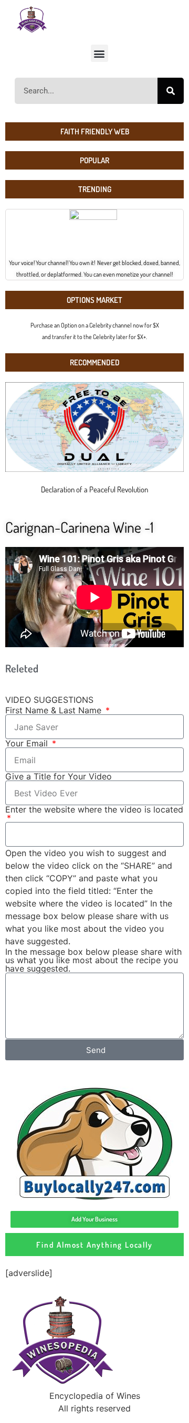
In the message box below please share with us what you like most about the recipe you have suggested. (93, 960)
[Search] (171, 91)
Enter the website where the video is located (94, 810)
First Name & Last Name (54, 710)
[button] (99, 53)
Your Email (27, 743)
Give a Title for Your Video (58, 776)
